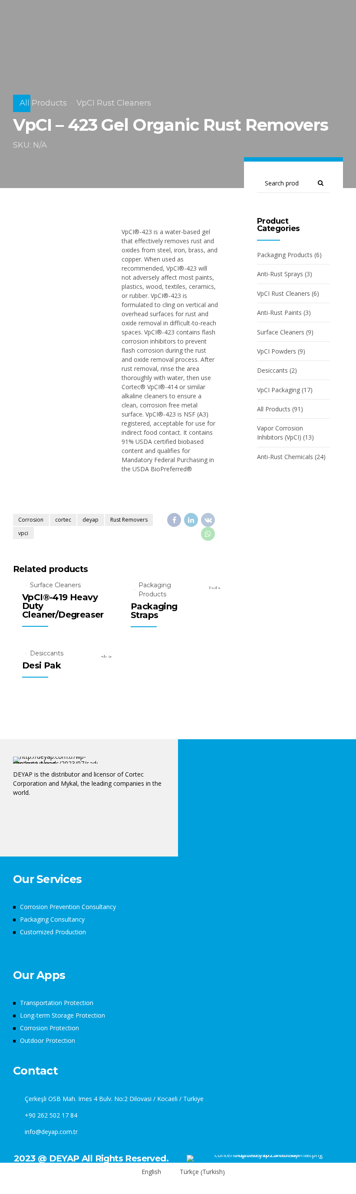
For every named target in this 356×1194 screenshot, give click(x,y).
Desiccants (46, 653)
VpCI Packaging (278, 390)
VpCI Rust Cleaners (113, 103)
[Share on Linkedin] (191, 520)
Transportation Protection (56, 1003)
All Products (43, 103)
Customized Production (53, 932)
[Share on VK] (208, 520)
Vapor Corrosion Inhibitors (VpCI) (280, 432)
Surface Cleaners (55, 585)
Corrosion (30, 519)
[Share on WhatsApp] (208, 534)
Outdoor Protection (47, 1040)
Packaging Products (154, 589)
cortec (63, 519)
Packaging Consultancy (52, 919)
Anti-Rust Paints (279, 312)
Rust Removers (129, 519)
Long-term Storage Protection (62, 1015)
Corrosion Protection (49, 1028)
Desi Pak (41, 665)
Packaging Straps (154, 610)
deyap (90, 519)
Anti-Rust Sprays (280, 274)
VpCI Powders (276, 351)
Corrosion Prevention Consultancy (68, 907)
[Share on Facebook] (174, 520)
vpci (23, 533)
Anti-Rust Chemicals (285, 457)
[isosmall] (265, 1158)
